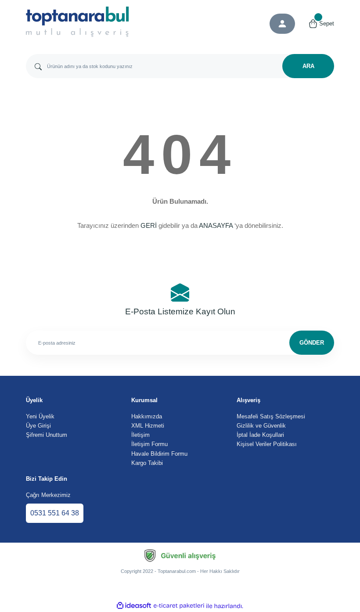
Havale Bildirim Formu (159, 453)
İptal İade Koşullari (260, 435)
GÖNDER (311, 342)
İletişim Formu (149, 444)
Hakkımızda (146, 416)
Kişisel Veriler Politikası (267, 444)
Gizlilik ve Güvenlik (261, 425)
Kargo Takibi (147, 463)
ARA (308, 66)
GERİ (148, 225)
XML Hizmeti (147, 425)
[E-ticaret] (179, 606)
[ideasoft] (133, 606)
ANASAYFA (216, 225)
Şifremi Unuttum (46, 435)
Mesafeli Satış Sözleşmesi (271, 416)
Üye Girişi (38, 425)
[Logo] (77, 22)
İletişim (140, 435)
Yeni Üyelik (40, 416)
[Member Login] (282, 24)
